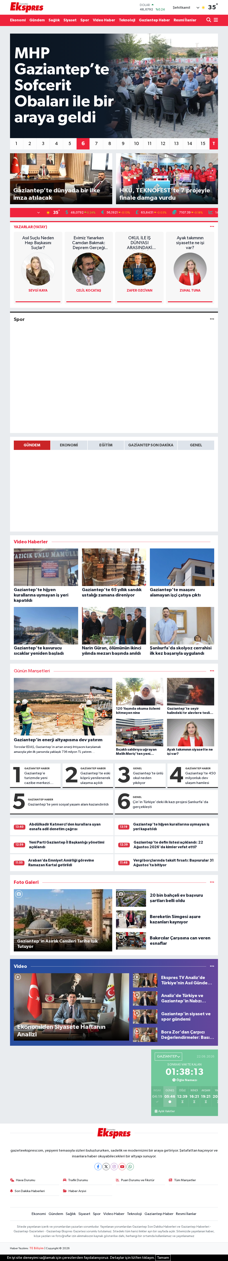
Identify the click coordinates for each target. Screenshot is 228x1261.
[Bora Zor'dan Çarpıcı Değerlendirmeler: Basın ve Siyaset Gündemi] (145, 1035)
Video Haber (104, 20)
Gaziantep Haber (154, 20)
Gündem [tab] (32, 445)
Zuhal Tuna (190, 290)
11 (150, 143)
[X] (106, 1166)
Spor (84, 20)
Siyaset (70, 20)
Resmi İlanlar (185, 20)
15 (203, 143)
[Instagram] (114, 1166)
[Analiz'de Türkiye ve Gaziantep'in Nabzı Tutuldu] (145, 998)
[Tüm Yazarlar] (212, 227)
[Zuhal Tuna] (190, 269)
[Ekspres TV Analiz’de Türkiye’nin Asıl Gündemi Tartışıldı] (145, 980)
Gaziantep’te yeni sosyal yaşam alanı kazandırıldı (68, 804)
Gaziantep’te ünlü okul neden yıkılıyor (148, 778)
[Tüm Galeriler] (212, 882)
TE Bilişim (36, 1248)
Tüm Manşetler (185, 1180)
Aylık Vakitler (166, 1111)
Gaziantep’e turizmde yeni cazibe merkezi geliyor (37, 778)
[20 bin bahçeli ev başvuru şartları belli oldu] (131, 898)
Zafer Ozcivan (139, 290)
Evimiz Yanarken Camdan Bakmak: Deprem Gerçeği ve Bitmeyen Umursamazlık (88, 243)
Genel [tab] (196, 445)
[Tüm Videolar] (212, 966)
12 (163, 143)
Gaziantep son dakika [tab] (150, 445)
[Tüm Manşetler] (212, 671)
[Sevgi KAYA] (38, 269)
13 (176, 143)
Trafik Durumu (78, 1180)
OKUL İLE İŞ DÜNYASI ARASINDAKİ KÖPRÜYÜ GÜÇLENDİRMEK (139, 243)
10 (136, 143)
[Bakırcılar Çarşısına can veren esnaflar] (131, 941)
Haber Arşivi (77, 1191)
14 (189, 143)
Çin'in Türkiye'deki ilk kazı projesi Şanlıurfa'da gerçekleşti (170, 804)
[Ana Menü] (215, 20)
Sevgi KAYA (37, 290)
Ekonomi (18, 20)
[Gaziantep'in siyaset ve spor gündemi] (145, 1016)
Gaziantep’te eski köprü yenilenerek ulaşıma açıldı (95, 778)
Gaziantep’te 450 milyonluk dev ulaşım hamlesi (200, 778)
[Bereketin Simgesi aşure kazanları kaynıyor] (131, 919)
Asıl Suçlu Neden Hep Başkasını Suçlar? (38, 243)
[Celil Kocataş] (88, 269)
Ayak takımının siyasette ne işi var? (190, 243)
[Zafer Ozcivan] (139, 269)
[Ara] (209, 20)
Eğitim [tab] (105, 445)
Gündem (37, 20)
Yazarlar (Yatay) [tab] (30, 227)
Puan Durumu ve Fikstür (138, 1180)
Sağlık (54, 20)
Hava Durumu (25, 1180)
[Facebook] (98, 1166)
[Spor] (212, 319)
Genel (137, 768)
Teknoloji (127, 20)
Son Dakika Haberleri (30, 1191)
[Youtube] (122, 1166)
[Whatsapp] (130, 1166)
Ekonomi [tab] (69, 445)
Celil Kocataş (88, 290)
